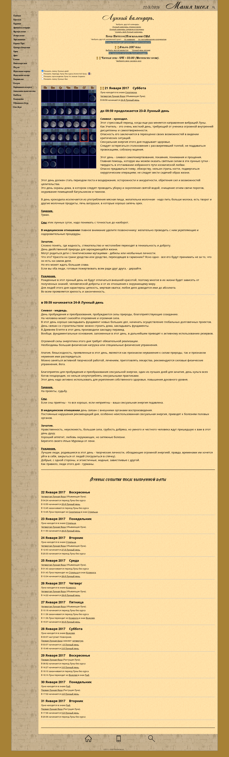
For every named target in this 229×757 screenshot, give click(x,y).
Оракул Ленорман (21, 47)
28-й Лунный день (70, 576)
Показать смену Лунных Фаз (56, 79)
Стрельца (93, 511)
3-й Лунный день (70, 667)
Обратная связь (20, 103)
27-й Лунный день (70, 549)
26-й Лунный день (70, 530)
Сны (44, 222)
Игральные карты (21, 71)
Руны (15, 51)
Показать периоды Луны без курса (58, 73)
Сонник (16, 59)
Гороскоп (17, 19)
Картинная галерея (22, 87)
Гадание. (47, 211)
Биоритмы (18, 79)
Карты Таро (19, 43)
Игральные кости (21, 75)
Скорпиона (131, 92)
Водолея (90, 617)
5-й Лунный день (70, 712)
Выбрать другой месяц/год (117, 50)
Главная (17, 15)
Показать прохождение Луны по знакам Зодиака (64, 76)
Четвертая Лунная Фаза (112, 96)
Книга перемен (20, 63)
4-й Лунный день (70, 693)
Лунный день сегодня (141, 50)
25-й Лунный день (70, 504)
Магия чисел (187, 5)
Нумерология (19, 31)
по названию (129, 39)
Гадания (17, 23)
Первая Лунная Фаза (52, 659)
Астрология (18, 35)
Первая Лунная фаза (51, 640)
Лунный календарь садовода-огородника (126, 29)
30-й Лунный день (70, 621)
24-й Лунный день (130, 100)
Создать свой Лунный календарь (129, 32)
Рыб (87, 675)
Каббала (17, 95)
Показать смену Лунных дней (56, 71)
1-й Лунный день (70, 644)
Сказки (16, 83)
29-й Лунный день (70, 595)
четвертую (77, 640)
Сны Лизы (17, 107)
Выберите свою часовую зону (128, 61)
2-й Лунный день (70, 648)
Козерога (91, 572)
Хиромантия (19, 39)
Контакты (18, 99)
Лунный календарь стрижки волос (126, 27)
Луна (15, 55)
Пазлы (16, 67)
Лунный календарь (21, 27)
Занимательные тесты (24, 91)
